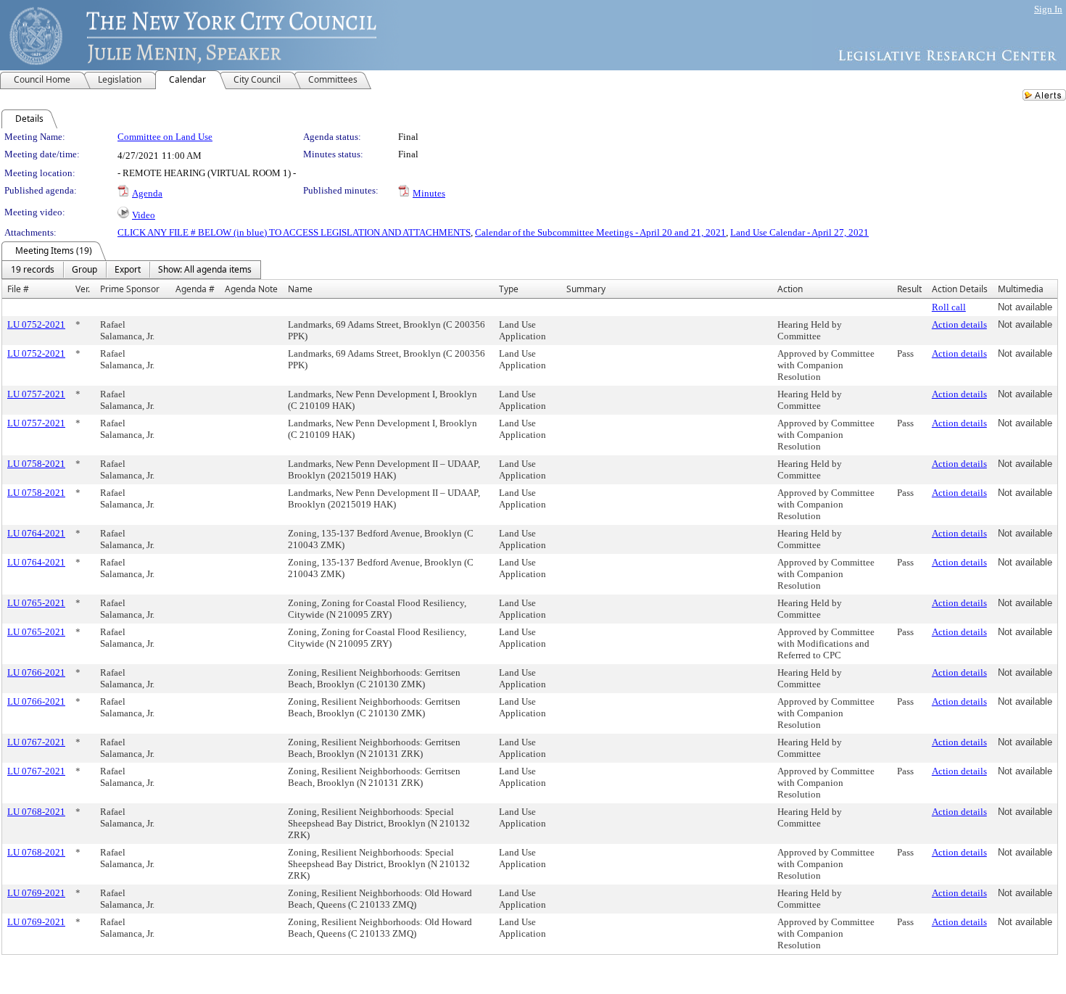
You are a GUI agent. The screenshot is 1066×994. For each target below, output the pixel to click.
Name (300, 289)
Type (508, 289)
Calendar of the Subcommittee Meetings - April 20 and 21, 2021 (600, 232)
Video (143, 215)
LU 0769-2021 (36, 892)
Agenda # (195, 289)
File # (18, 289)
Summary (586, 289)
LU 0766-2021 (36, 672)
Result (909, 289)
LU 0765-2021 (36, 602)
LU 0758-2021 (36, 463)
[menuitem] (32, 269)
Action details (959, 324)
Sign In (1048, 9)
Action (790, 289)
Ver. (82, 289)
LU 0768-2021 (36, 811)
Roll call (949, 307)
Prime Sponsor (130, 289)
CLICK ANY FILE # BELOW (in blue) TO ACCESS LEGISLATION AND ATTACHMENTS (294, 232)
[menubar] (131, 269)
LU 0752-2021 (36, 324)
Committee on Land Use (164, 136)
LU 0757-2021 (36, 394)
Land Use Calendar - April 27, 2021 (799, 232)
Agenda (147, 193)
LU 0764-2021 (36, 533)
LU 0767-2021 (36, 742)
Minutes (429, 193)
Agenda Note (251, 289)
